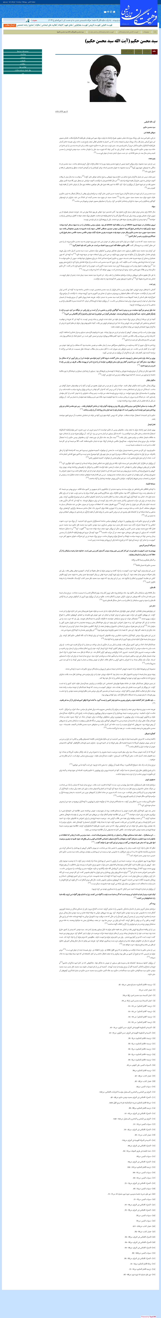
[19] (154, 1081)
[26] (153, 1118)
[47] (154, 1231)
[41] (154, 1199)
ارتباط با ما (12, 2)
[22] (153, 1097)
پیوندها (24, 2)
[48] (153, 1237)
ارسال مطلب (9, 25)
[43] (153, 1210)
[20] (153, 1086)
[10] (153, 1033)
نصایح (31, 25)
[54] (153, 1269)
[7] (154, 1016)
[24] (153, 1108)
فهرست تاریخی (94, 25)
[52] (153, 1258)
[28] (153, 1129)
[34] (153, 1161)
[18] (154, 1075)
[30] (153, 1140)
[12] (154, 1043)
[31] (154, 1145)
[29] (153, 1135)
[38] (153, 1183)
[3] (154, 995)
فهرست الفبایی (106, 25)
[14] (154, 1054)
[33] (153, 1156)
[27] (154, 1124)
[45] (153, 1220)
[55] (153, 1274)
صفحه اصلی (31, 2)
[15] (154, 1059)
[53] (153, 1263)
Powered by (148, 1317)
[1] (154, 984)
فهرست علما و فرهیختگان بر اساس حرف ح (101, 32)
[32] (153, 1151)
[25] (153, 1113)
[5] (154, 1006)
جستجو (5, 2)
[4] (154, 1000)
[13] (154, 1049)
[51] (154, 1253)
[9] (154, 1027)
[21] (154, 1092)
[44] (153, 1215)
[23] (153, 1102)
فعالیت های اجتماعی (49, 25)
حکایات (37, 25)
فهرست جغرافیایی (80, 25)
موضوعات (146, 32)
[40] (153, 1194)
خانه (155, 32)
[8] (154, 1022)
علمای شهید (68, 25)
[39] (153, 1188)
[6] (154, 1011)
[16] (154, 1065)
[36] (153, 1172)
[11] (154, 1038)
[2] (154, 990)
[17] (154, 1070)
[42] (153, 1204)
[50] (153, 1247)
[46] (153, 1226)
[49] (153, 1242)
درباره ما (18, 2)
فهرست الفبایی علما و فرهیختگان (128, 32)
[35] (153, 1167)
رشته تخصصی (22, 25)
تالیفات (60, 25)
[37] (154, 1178)
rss (108, 13)
